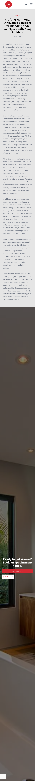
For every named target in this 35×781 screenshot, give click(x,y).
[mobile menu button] (31, 4)
